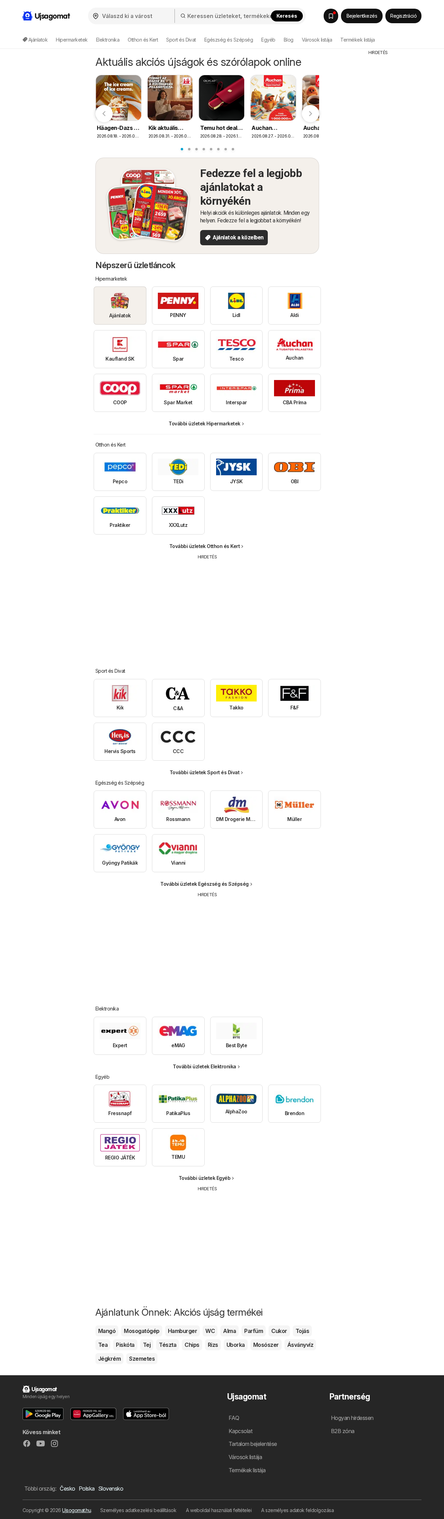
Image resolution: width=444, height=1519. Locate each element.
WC (210, 1330)
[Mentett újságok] (331, 16)
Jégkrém (109, 1358)
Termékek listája (357, 40)
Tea (103, 1344)
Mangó (107, 1330)
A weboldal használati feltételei (218, 1510)
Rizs (213, 1344)
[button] (43, 1414)
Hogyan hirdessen (352, 1417)
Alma (229, 1330)
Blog (288, 40)
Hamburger (182, 1330)
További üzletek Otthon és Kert (204, 546)
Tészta (167, 1344)
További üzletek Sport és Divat (205, 772)
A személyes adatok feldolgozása (297, 1510)
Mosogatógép (141, 1330)
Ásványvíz (300, 1344)
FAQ (234, 1417)
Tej (147, 1344)
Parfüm (253, 1330)
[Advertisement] (207, 608)
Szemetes (142, 1358)
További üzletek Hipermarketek (204, 423)
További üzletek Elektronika (204, 1066)
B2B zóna (343, 1431)
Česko (67, 1488)
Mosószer (266, 1344)
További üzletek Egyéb (204, 1178)
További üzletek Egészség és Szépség (204, 884)
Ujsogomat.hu (76, 1510)
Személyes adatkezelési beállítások (138, 1510)
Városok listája (317, 40)
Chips (192, 1344)
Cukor (279, 1330)
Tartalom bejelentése (253, 1443)
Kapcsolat (240, 1431)
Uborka (236, 1344)
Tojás (302, 1330)
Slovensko (110, 1488)
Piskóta (125, 1344)
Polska (87, 1488)
